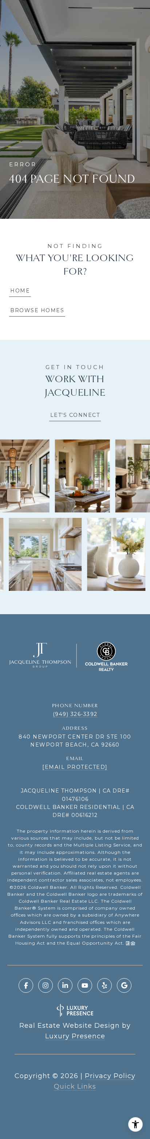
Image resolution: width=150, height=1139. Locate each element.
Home (20, 290)
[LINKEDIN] (65, 985)
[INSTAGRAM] (45, 985)
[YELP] (104, 985)
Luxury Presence (75, 1036)
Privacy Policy (110, 1076)
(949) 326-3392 (75, 714)
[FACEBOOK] (26, 985)
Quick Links (75, 1086)
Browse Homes (37, 310)
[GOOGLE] (124, 985)
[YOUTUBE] (85, 985)
